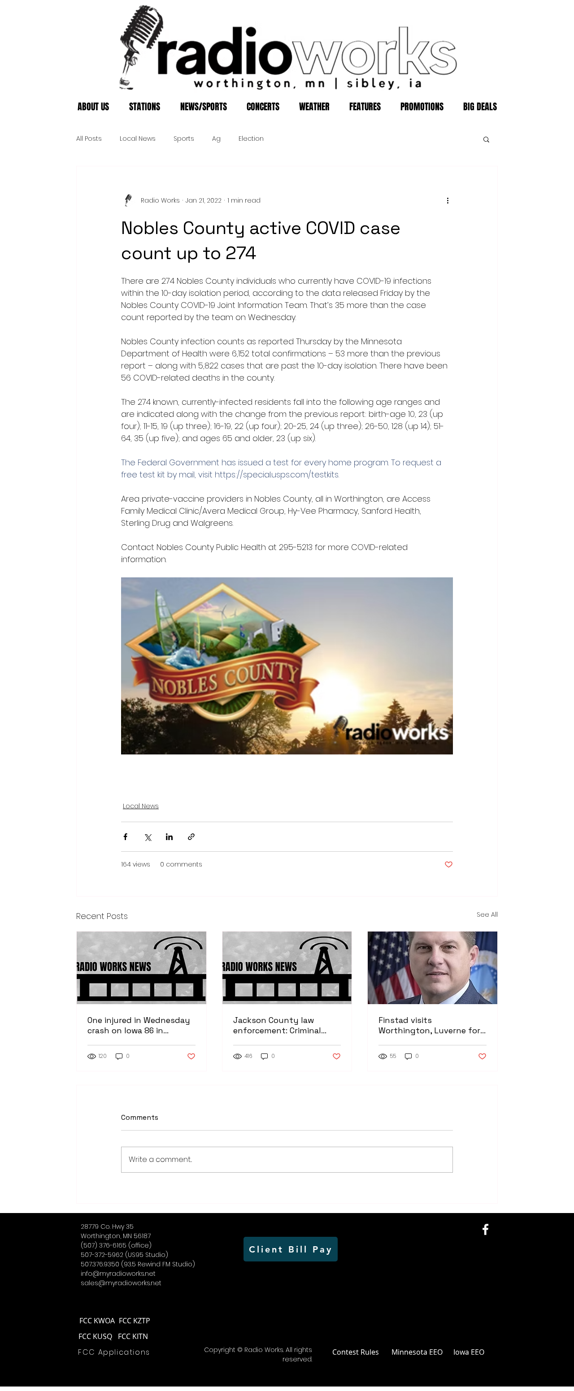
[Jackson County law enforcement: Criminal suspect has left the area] (287, 968)
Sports (184, 138)
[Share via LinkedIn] (169, 836)
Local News (138, 138)
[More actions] (447, 200)
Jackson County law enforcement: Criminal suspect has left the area (284, 1025)
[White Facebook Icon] (485, 1229)
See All (487, 914)
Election (251, 138)
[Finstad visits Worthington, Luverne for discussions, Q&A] (432, 968)
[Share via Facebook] (125, 836)
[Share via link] (191, 836)
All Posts (89, 138)
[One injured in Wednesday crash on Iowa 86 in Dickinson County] (141, 968)
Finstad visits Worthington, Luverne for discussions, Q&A (429, 1025)
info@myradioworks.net (118, 1273)
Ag (216, 138)
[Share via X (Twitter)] (147, 836)
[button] (486, 139)
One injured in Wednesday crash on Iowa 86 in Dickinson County (138, 1025)
